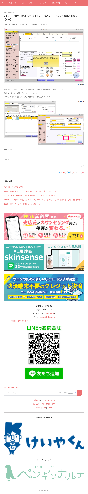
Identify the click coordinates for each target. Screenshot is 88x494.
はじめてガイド (38, 404)
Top (3, 3)
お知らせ (36, 400)
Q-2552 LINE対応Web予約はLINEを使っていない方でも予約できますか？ (30, 195)
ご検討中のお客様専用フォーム (21, 320)
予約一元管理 (56, 3)
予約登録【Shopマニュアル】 (14, 187)
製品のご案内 (13, 3)
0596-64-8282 (49, 313)
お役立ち (39, 407)
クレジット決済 (27, 3)
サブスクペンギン (41, 3)
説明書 (50, 407)
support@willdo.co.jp (47, 317)
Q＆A (53, 400)
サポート (67, 3)
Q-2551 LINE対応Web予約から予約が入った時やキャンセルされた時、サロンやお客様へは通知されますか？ (43, 200)
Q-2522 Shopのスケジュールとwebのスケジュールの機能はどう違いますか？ (32, 191)
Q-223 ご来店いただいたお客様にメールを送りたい (22, 204)
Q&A (76, 3)
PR (45, 407)
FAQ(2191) (6, 159)
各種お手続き (50, 404)
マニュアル (45, 400)
